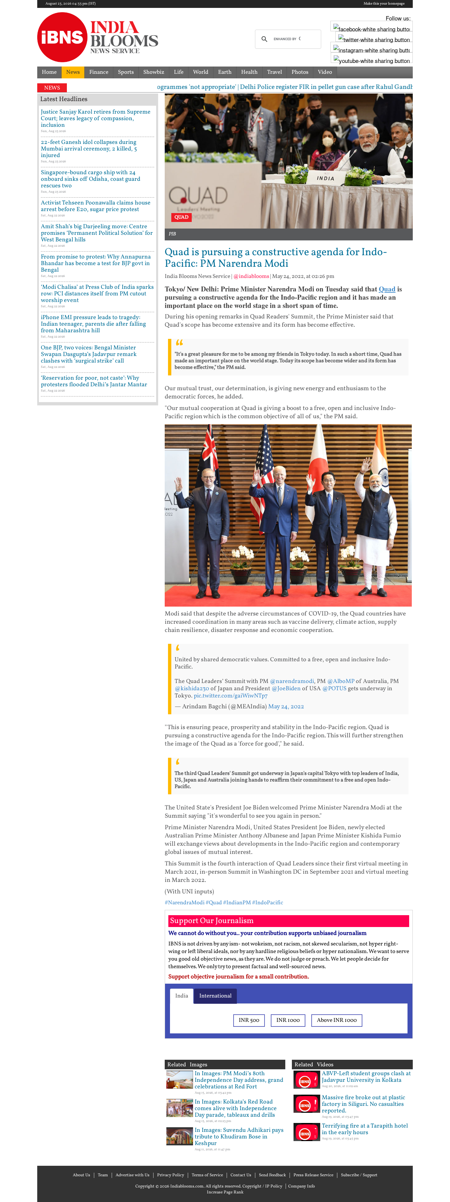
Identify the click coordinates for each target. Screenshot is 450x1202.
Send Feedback (272, 1175)
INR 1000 (288, 1020)
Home (49, 72)
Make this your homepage (384, 4)
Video (325, 72)
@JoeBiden (286, 689)
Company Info (301, 1186)
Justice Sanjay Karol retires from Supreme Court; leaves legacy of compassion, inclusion (96, 118)
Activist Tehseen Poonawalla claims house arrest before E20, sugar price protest (96, 206)
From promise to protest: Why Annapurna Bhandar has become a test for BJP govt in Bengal (96, 263)
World (201, 72)
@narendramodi (292, 681)
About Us (81, 1175)
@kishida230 (192, 689)
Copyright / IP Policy (262, 1186)
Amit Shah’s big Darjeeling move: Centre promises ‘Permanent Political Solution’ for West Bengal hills (97, 233)
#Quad (214, 903)
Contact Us (241, 1175)
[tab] (181, 996)
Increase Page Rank (225, 1192)
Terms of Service (207, 1175)
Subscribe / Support (359, 1175)
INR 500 (249, 1020)
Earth (225, 72)
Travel (274, 72)
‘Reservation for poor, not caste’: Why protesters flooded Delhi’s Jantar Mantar (94, 381)
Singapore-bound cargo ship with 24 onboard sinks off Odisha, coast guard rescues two (90, 179)
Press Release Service (313, 1175)
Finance (98, 72)
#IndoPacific (267, 903)
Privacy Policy (170, 1175)
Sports (126, 72)
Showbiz (153, 72)
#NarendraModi (185, 903)
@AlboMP (340, 681)
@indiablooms (251, 276)
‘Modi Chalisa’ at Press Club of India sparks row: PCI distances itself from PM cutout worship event (97, 294)
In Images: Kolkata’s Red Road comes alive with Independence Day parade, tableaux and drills (236, 1108)
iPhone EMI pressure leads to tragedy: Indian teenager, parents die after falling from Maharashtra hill (93, 324)
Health (249, 72)
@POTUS (334, 689)
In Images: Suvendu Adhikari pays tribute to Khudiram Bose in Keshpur (239, 1137)
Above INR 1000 (337, 1020)
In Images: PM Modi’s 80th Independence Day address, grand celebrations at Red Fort (239, 1080)
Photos (300, 72)
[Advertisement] (97, 690)
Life (178, 72)
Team (103, 1175)
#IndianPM (237, 903)
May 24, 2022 (286, 706)
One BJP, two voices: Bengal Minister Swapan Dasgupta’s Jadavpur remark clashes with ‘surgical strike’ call (89, 354)
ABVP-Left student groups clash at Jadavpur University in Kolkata (366, 1077)
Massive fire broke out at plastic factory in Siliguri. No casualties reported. (363, 1104)
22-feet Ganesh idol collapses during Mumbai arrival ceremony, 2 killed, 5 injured (89, 149)
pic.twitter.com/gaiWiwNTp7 (231, 696)
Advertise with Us (133, 1175)
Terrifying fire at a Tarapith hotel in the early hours (365, 1129)
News (73, 72)
